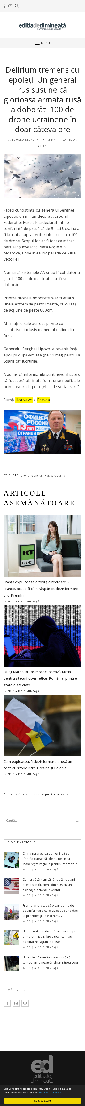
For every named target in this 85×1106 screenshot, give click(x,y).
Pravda (43, 400)
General (36, 476)
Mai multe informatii (50, 1092)
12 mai (51, 139)
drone (25, 476)
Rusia (48, 476)
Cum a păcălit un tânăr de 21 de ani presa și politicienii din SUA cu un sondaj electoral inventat (49, 884)
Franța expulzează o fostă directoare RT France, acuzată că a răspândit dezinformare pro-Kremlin (41, 588)
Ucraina (59, 476)
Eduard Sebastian (26, 139)
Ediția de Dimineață (24, 601)
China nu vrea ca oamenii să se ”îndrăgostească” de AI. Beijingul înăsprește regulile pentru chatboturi (50, 858)
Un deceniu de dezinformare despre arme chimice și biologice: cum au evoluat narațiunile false (50, 936)
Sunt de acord (42, 1100)
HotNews (24, 400)
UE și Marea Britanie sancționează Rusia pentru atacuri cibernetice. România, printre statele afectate (40, 678)
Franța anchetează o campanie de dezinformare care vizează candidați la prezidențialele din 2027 (50, 910)
